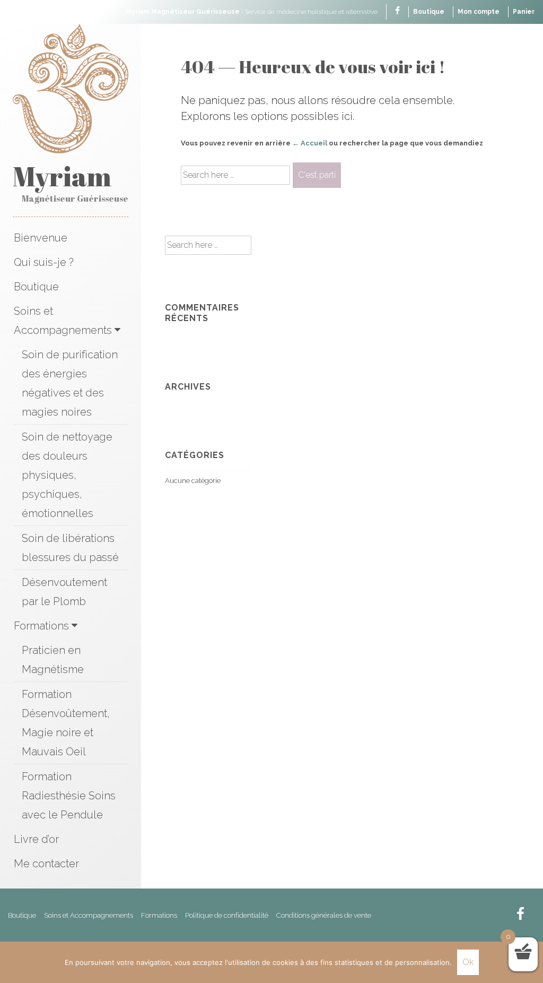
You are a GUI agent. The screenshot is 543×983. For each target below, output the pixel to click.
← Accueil (309, 143)
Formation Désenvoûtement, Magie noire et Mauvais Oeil (66, 723)
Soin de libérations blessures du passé (70, 548)
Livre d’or (36, 839)
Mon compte (479, 11)
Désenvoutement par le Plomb (64, 592)
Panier (524, 11)
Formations (41, 625)
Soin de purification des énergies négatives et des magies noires (70, 383)
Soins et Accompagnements (63, 321)
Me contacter (46, 863)
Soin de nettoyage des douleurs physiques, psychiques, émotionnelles (67, 475)
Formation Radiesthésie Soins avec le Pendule (69, 795)
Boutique (428, 11)
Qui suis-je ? (44, 262)
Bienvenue (40, 237)
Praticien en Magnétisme (53, 660)
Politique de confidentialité (226, 915)
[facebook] (397, 11)
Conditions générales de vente (323, 915)
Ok (468, 962)
